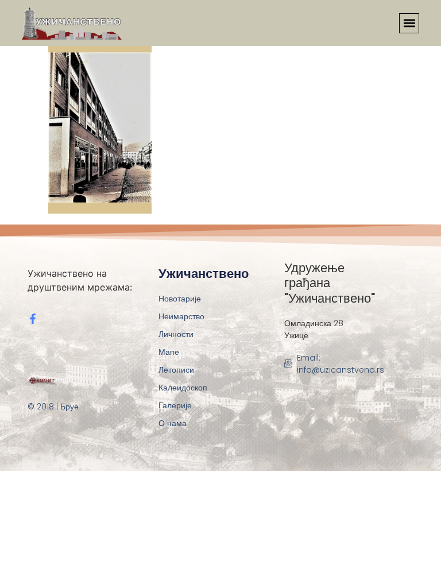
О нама (172, 423)
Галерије (175, 405)
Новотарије (179, 298)
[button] (409, 23)
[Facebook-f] (33, 319)
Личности (176, 334)
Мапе (168, 352)
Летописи (176, 370)
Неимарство (181, 316)
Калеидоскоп (182, 387)
